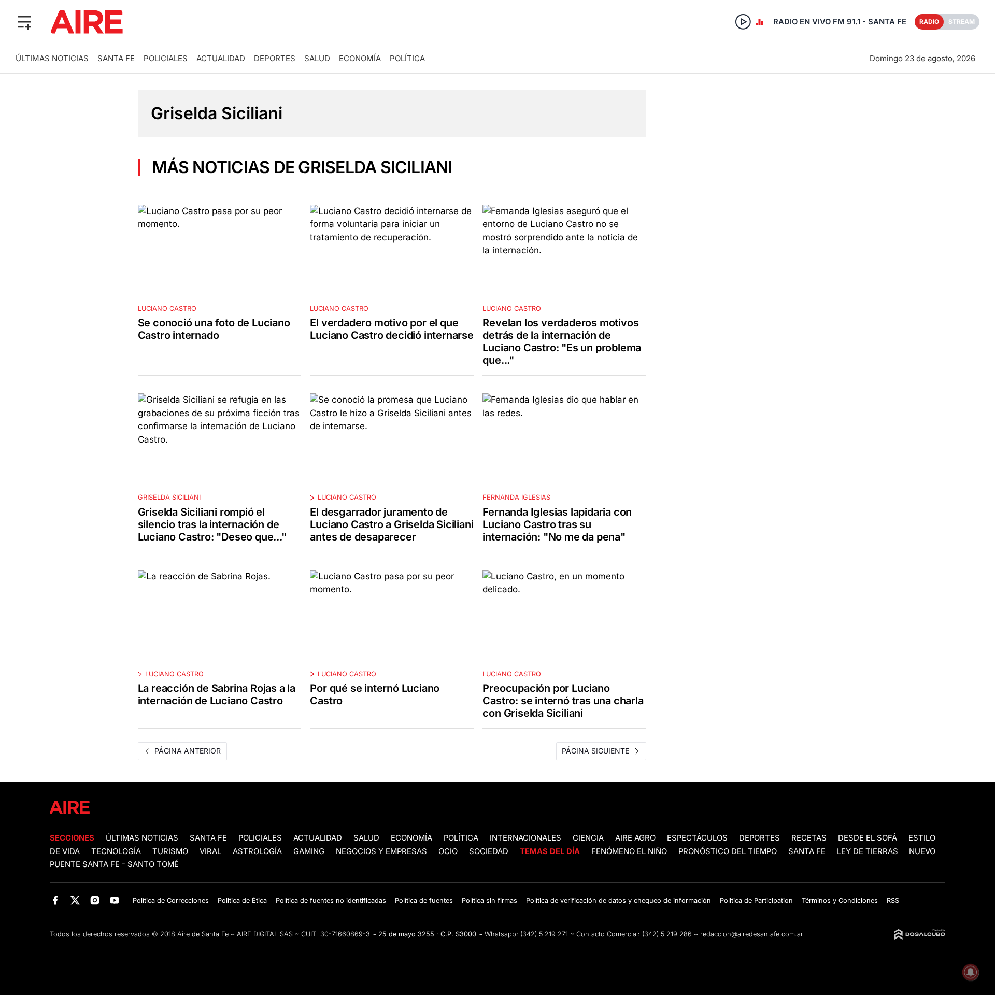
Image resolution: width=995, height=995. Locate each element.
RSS (893, 900)
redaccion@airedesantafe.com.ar (751, 934)
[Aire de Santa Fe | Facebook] (55, 899)
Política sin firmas (489, 900)
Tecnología (116, 851)
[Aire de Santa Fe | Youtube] (114, 899)
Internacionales (525, 838)
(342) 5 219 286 (667, 934)
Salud (317, 58)
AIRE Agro (635, 838)
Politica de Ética (242, 900)
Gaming (308, 851)
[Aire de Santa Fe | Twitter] (74, 899)
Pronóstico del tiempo (727, 851)
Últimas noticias (52, 58)
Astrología (257, 851)
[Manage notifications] (970, 972)
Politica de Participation (756, 900)
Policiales (166, 58)
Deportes (274, 58)
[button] (24, 22)
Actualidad (220, 58)
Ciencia (588, 838)
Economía (360, 58)
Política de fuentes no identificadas (331, 900)
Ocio (448, 851)
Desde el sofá (867, 838)
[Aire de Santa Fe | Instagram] (95, 899)
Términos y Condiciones (840, 900)
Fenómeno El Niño (629, 851)
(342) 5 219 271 (544, 934)
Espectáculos (697, 838)
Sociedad (488, 851)
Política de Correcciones (171, 900)
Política (407, 58)
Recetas (809, 838)
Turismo (170, 851)
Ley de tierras (868, 851)
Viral (210, 851)
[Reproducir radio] (743, 22)
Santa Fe (116, 58)
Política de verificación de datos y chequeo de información (618, 900)
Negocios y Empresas (381, 851)
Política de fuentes (424, 900)
